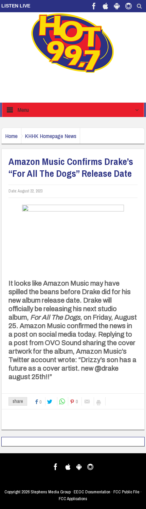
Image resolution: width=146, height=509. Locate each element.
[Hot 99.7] (73, 42)
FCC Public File (126, 492)
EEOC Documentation (92, 492)
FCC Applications (73, 499)
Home (11, 136)
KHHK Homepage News (50, 136)
